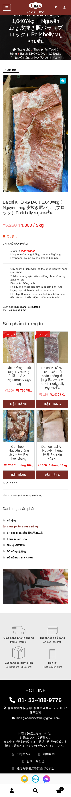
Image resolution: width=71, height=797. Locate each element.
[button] (63, 81)
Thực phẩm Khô (17, 538)
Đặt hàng (18, 404)
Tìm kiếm (35, 791)
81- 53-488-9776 (40, 700)
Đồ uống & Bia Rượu (20, 557)
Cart (54, 787)
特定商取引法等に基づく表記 (35, 768)
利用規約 (49, 754)
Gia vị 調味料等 (16, 545)
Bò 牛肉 (11, 520)
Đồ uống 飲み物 (16, 551)
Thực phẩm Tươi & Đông (27, 307)
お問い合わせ (35, 761)
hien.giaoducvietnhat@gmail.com (38, 718)
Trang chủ (23, 49)
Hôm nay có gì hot (17, 310)
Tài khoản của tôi (12, 791)
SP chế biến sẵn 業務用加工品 (25, 532)
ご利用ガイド (25, 754)
